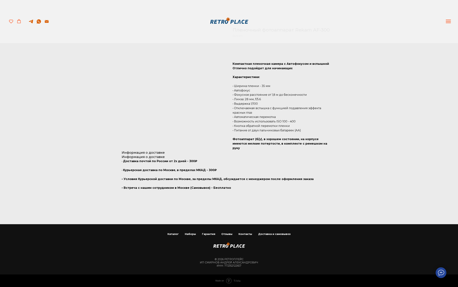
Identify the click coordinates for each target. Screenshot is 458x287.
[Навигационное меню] (448, 21)
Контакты (245, 234)
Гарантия (208, 234)
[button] (11, 21)
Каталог (173, 234)
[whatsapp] (39, 23)
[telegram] (31, 23)
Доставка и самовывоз (274, 234)
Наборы (190, 234)
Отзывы (226, 234)
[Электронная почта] (46, 23)
